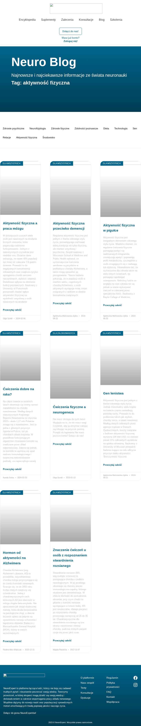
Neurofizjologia (38, 128)
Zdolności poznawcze (86, 128)
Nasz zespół (87, 682)
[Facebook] (135, 678)
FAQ (108, 691)
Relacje (7, 137)
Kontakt (110, 696)
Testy (83, 687)
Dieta (106, 128)
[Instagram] (135, 685)
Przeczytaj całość (12, 310)
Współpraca (112, 701)
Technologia (120, 128)
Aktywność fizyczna (26, 137)
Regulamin (112, 677)
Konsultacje (87, 692)
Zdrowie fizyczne (60, 128)
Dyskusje (85, 697)
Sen (135, 128)
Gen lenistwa (113, 393)
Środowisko (48, 137)
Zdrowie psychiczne (13, 128)
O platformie (87, 677)
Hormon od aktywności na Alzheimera (14, 558)
